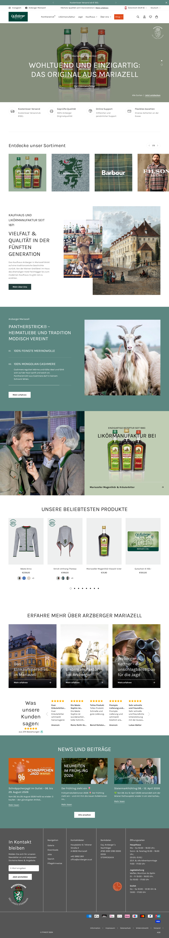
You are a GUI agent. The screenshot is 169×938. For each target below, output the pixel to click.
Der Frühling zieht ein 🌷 (76, 785)
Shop (117, 17)
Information (95, 925)
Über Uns (104, 17)
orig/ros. (67, 575)
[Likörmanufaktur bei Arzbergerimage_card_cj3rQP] (84, 653)
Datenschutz (125, 925)
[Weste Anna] (26, 538)
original (19, 575)
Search (51, 855)
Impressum (110, 925)
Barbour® (113, 173)
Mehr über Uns (20, 287)
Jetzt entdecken (152, 95)
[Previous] (53, 2)
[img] (30, 725)
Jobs (50, 851)
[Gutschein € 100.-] (143, 538)
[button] (157, 17)
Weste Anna (26, 565)
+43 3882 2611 (77, 853)
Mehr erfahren (102, 8)
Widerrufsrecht (142, 925)
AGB (158, 929)
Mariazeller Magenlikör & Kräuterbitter (112, 484)
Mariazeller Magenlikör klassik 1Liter (103, 565)
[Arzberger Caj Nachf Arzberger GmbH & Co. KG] (18, 17)
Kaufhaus (90, 17)
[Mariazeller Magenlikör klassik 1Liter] (104, 538)
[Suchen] (138, 17)
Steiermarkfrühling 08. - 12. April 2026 (137, 785)
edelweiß (28, 575)
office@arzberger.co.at (81, 856)
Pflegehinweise (55, 860)
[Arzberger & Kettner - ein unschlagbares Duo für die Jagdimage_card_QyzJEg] (136, 653)
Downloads (53, 846)
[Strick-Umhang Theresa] (65, 538)
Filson (156, 173)
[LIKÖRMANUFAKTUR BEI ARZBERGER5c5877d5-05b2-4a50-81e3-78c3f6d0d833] (126, 450)
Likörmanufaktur (66, 17)
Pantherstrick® (70, 173)
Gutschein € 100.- (143, 565)
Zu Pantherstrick (84, 85)
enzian (24, 575)
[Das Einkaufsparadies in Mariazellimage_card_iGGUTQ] (33, 653)
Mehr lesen (14, 802)
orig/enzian (63, 575)
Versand (157, 925)
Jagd (80, 17)
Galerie (51, 842)
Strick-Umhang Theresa (64, 565)
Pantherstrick (48, 16)
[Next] (116, 2)
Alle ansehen (84, 811)
